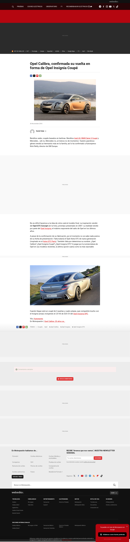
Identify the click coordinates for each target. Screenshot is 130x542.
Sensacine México (48, 525)
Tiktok (117, 6)
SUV (32, 462)
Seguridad (49, 51)
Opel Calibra (54, 327)
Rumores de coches (18, 466)
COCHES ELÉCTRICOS (34, 6)
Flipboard (37, 76)
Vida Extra (30, 505)
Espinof (45, 505)
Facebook (103, 6)
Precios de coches (36, 466)
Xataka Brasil (15, 528)
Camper (42, 51)
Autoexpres (38, 319)
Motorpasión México (80, 525)
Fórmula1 (15, 456)
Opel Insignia (46, 228)
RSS (93, 475)
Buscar (114, 485)
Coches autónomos (18, 472)
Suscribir (98, 458)
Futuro (33, 472)
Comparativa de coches (54, 467)
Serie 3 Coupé (89, 138)
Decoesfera (93, 505)
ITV (78, 51)
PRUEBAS (20, 6)
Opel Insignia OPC (80, 314)
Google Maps (71, 51)
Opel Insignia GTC (79, 327)
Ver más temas (17, 476)
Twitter (114, 6)
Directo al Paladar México (64, 526)
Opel (45, 327)
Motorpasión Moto (80, 505)
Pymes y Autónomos (111, 505)
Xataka (14, 502)
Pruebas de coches (55, 462)
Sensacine (46, 502)
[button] (41, 131)
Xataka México (16, 525)
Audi (83, 51)
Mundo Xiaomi (16, 513)
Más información (66, 540)
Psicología (34, 51)
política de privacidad (89, 462)
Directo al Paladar (64, 502)
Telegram (100, 6)
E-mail (40, 76)
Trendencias (93, 502)
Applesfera (15, 507)
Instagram (107, 6)
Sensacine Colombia (49, 528)
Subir (112, 493)
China (63, 51)
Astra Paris (49, 241)
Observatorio (51, 6)
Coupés (40, 327)
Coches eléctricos (36, 456)
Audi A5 (77, 138)
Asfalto (57, 51)
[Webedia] (113, 1)
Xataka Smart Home (17, 510)
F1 (62, 6)
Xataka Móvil (15, 505)
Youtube (110, 6)
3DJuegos (30, 502)
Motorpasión (78, 502)
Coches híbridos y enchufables (54, 457)
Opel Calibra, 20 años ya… (54, 321)
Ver (66, 379)
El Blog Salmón (110, 502)
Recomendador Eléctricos (77, 6)
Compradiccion (94, 507)
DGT (27, 51)
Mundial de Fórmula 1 (56, 472)
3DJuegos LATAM (32, 525)
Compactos (16, 462)
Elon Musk (90, 51)
